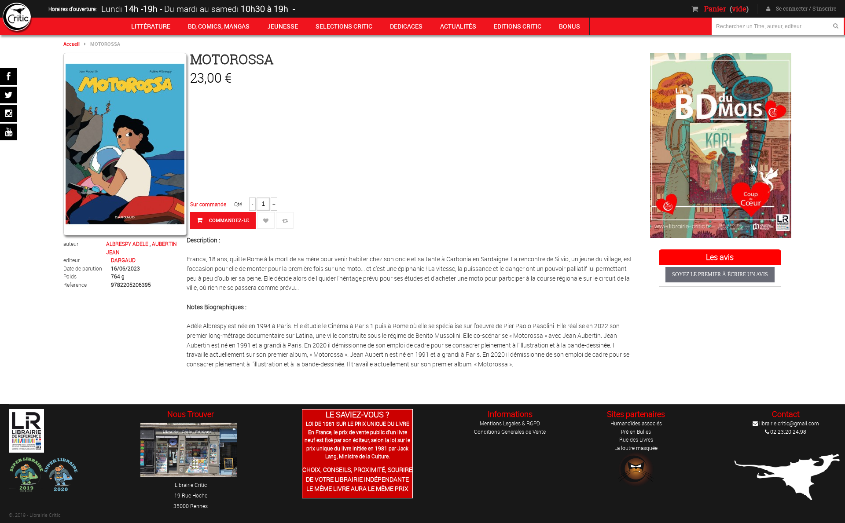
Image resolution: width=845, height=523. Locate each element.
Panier (715, 9)
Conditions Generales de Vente (510, 431)
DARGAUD (123, 259)
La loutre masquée (636, 447)
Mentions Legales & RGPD (510, 423)
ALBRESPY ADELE (128, 243)
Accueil (71, 43)
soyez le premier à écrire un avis (720, 274)
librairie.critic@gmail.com (788, 423)
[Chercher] (836, 26)
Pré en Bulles (636, 431)
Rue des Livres (636, 439)
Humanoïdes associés (636, 423)
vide (739, 9)
